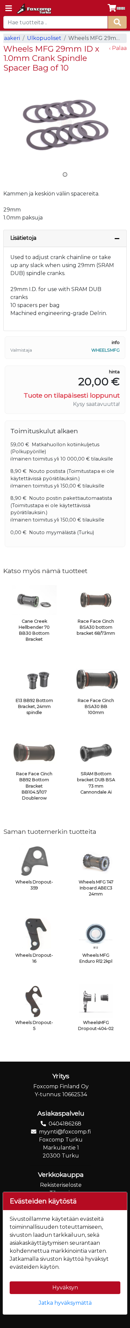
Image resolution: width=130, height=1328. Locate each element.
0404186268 (65, 1124)
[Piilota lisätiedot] (117, 238)
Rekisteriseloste (61, 1185)
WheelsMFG (105, 350)
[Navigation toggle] (8, 9)
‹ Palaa (118, 48)
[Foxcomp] (33, 9)
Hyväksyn (65, 1287)
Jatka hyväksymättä (65, 1303)
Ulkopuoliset (44, 38)
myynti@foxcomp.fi (65, 1132)
